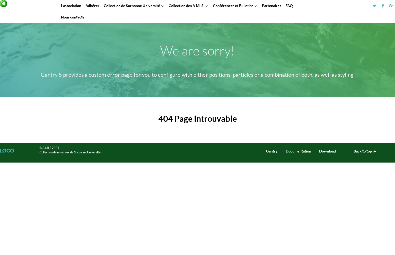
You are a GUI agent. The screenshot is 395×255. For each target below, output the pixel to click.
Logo (7, 150)
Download (327, 151)
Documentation (298, 151)
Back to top (363, 151)
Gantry (272, 151)
